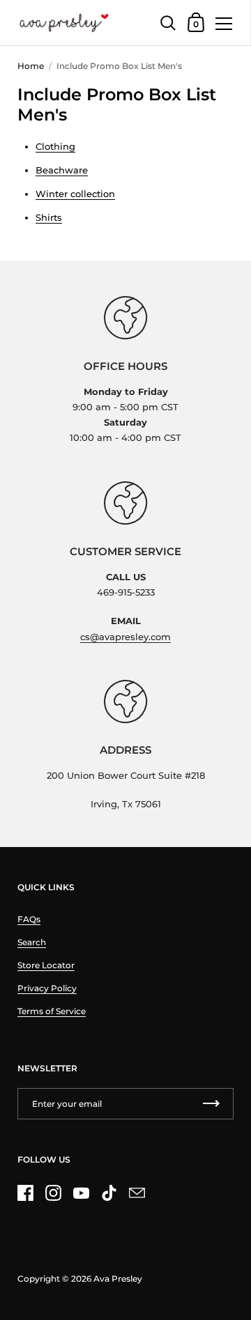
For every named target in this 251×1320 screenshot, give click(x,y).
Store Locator (46, 965)
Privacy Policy (47, 988)
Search (31, 942)
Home (30, 66)
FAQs (28, 919)
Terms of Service (51, 1011)
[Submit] (211, 1103)
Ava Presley (117, 1278)
